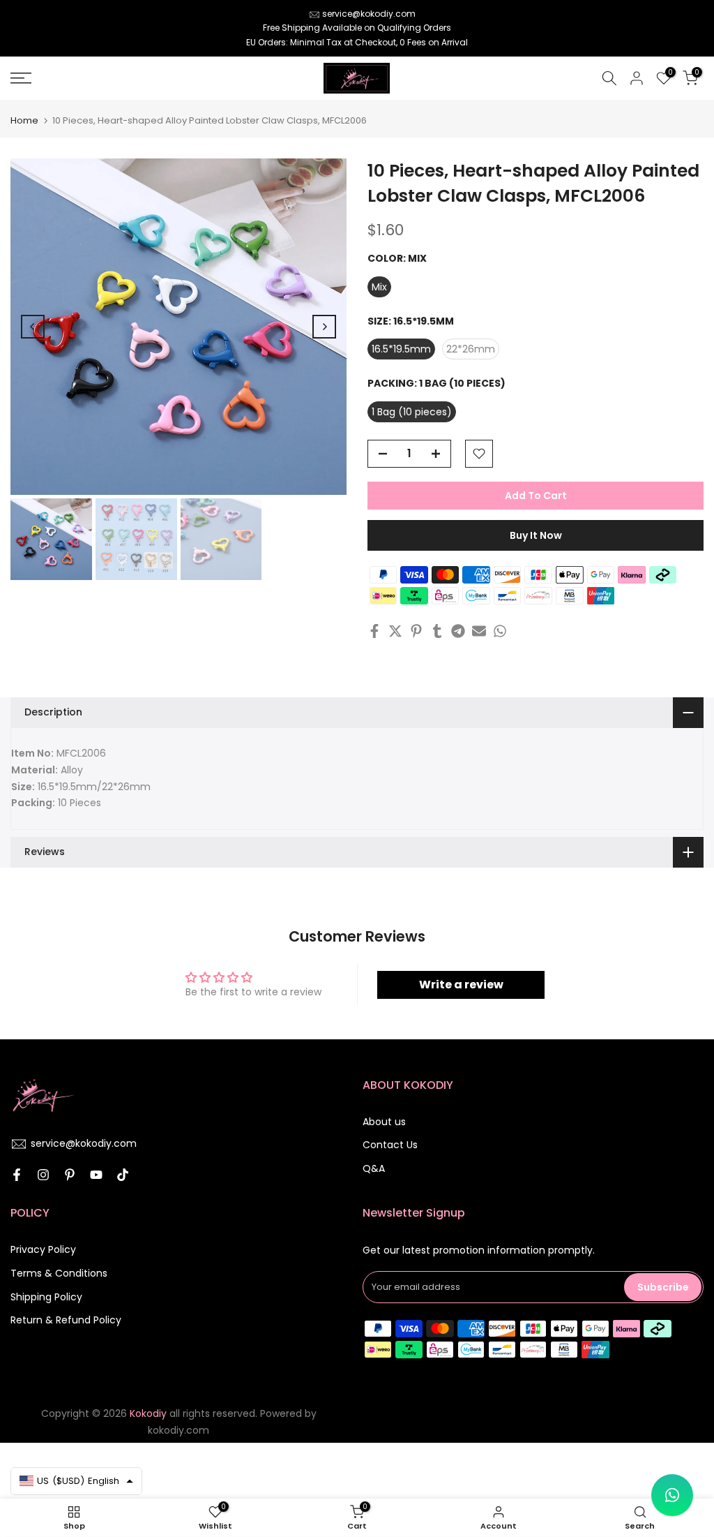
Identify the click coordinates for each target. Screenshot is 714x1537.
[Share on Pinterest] (416, 631)
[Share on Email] (479, 631)
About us (384, 1122)
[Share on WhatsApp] (500, 631)
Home (24, 120)
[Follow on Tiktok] (122, 1174)
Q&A (374, 1168)
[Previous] (33, 327)
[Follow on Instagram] (43, 1174)
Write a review (461, 985)
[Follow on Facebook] (16, 1174)
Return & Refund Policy (65, 1320)
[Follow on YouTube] (96, 1174)
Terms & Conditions (58, 1273)
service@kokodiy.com (369, 14)
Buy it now (536, 535)
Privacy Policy (43, 1249)
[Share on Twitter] (395, 631)
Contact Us (390, 1145)
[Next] (324, 327)
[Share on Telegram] (458, 631)
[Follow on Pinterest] (69, 1174)
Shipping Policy (46, 1297)
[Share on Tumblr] (437, 631)
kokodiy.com (178, 1430)
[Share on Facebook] (374, 631)
